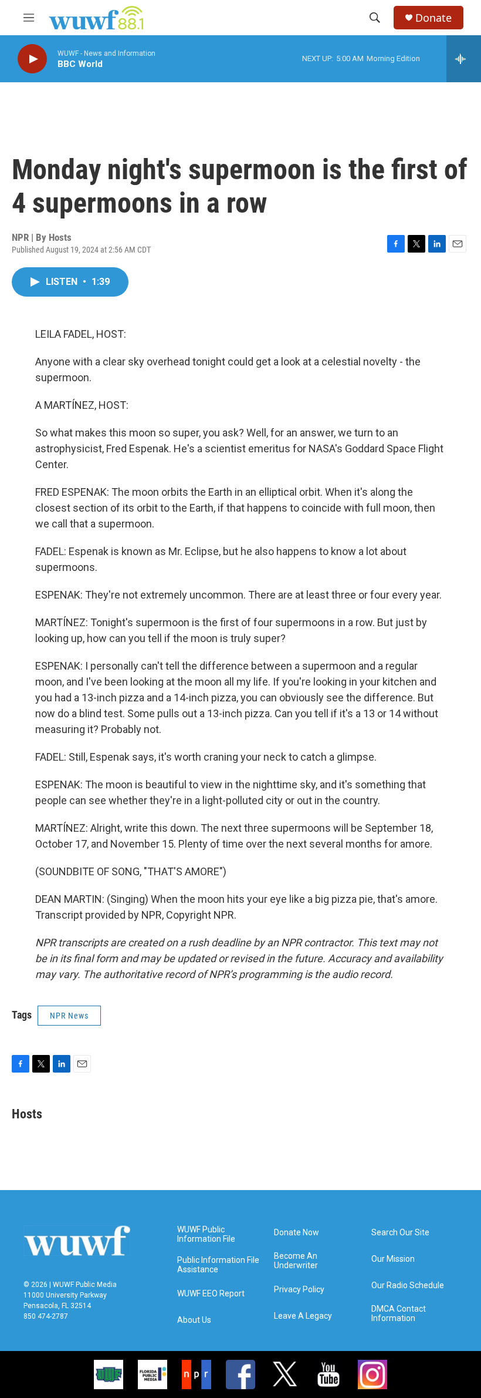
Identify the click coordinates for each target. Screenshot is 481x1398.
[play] (32, 59)
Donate (433, 18)
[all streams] (463, 58)
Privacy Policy (299, 1289)
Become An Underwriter (296, 1261)
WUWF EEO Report (211, 1293)
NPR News (69, 1015)
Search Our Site (400, 1232)
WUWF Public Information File (206, 1234)
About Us (194, 1320)
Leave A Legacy (303, 1316)
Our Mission (393, 1259)
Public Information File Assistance (218, 1265)
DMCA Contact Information (398, 1314)
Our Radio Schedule (407, 1285)
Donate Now (296, 1232)
